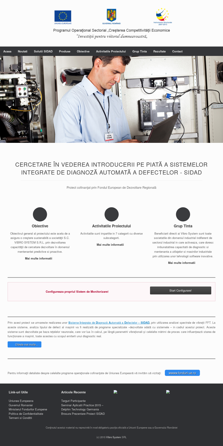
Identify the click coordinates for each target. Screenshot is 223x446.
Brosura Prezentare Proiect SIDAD (83, 413)
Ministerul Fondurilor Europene (28, 409)
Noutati (22, 51)
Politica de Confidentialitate (26, 413)
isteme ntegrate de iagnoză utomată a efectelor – (104, 322)
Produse (64, 51)
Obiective (83, 51)
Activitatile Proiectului (111, 51)
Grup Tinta (139, 51)
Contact (177, 51)
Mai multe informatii (39, 258)
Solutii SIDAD (43, 51)
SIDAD (145, 322)
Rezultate (159, 51)
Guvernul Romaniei (21, 405)
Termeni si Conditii (20, 418)
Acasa (7, 51)
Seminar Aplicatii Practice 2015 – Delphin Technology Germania (82, 407)
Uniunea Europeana (21, 401)
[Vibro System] (111, 23)
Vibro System (113, 437)
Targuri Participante (73, 401)
